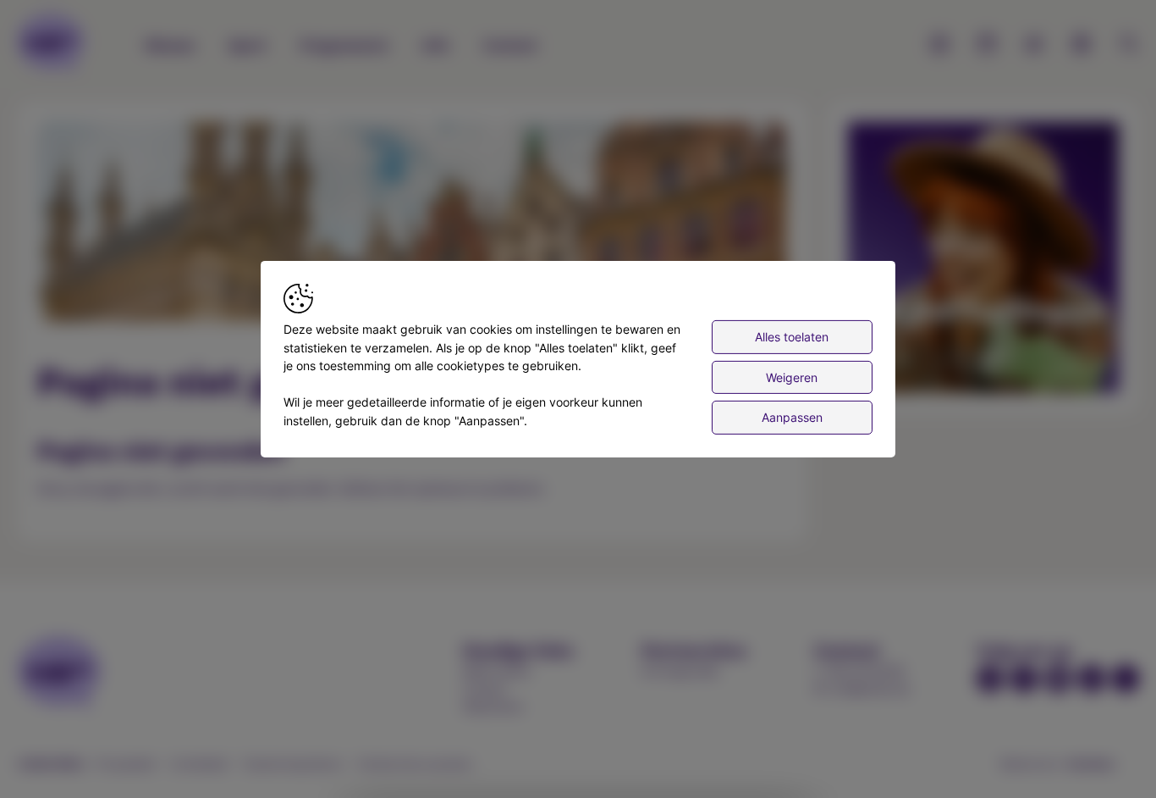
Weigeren (791, 377)
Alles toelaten (791, 337)
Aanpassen (792, 417)
